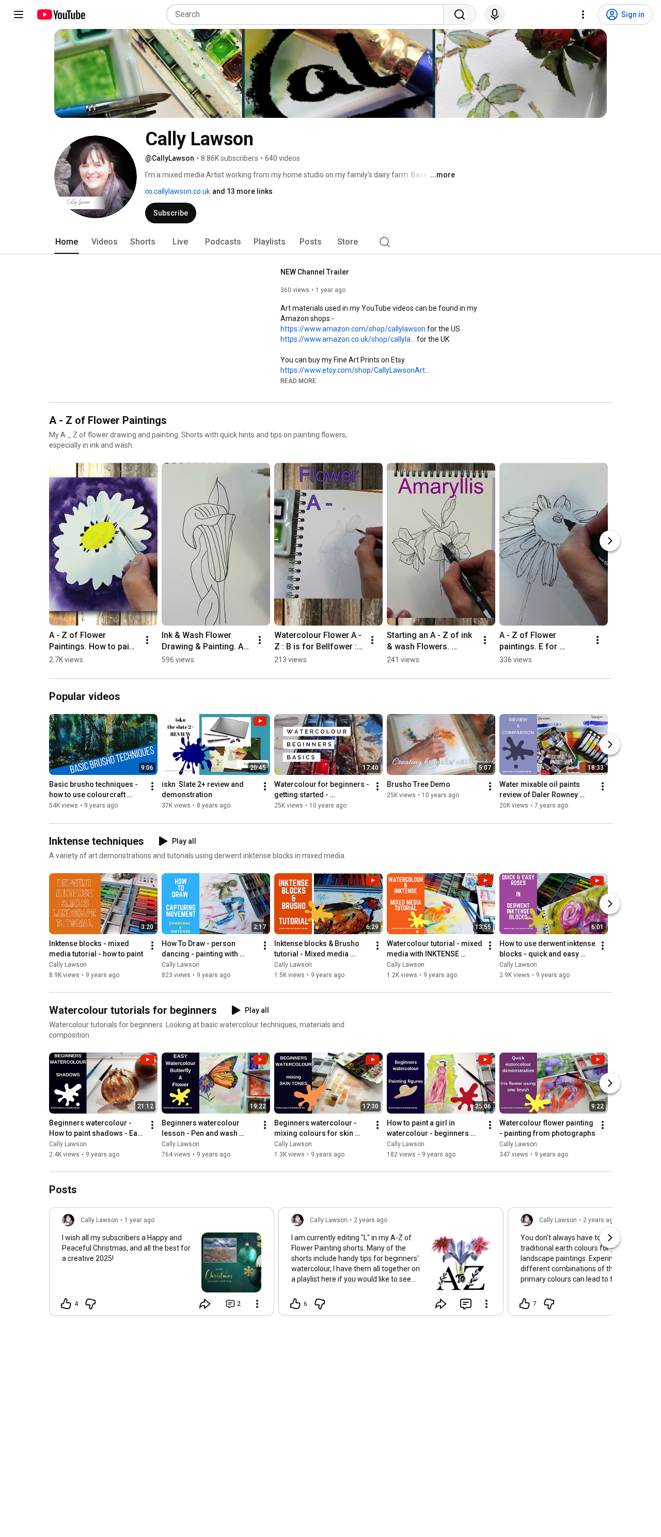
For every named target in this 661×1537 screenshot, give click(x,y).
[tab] (66, 242)
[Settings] (583, 14)
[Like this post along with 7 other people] (524, 1304)
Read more (298, 381)
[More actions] (147, 640)
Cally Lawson (68, 964)
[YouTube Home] (60, 14)
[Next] (610, 540)
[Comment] (465, 1303)
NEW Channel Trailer (314, 272)
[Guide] (18, 14)
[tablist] (330, 242)
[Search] (459, 14)
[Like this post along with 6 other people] (295, 1304)
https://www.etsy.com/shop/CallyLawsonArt (352, 370)
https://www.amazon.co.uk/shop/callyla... (347, 339)
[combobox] (308, 14)
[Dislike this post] (90, 1304)
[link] (161, 1264)
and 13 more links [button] (242, 191)
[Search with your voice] (494, 14)
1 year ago (139, 1220)
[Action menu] (257, 1303)
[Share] (205, 1303)
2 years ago (370, 1220)
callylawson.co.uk (181, 191)
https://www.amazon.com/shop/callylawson (353, 329)
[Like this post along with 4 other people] (66, 1304)
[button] (298, 380)
